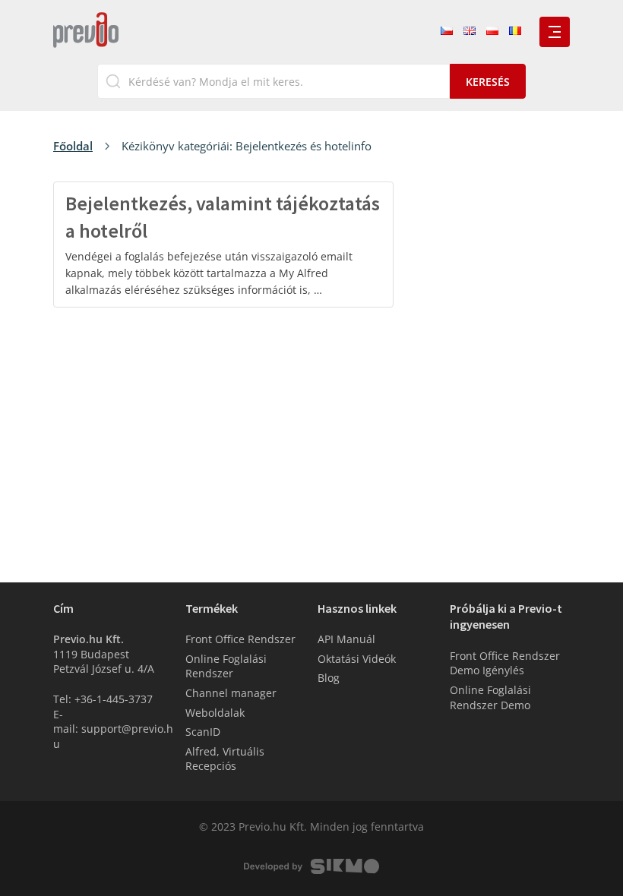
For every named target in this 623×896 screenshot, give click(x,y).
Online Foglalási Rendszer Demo (490, 697)
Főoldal (73, 145)
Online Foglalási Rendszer (226, 666)
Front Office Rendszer (240, 639)
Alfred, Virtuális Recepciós (224, 759)
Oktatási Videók (357, 658)
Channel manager (231, 693)
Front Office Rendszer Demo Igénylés (505, 663)
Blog (329, 677)
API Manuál (346, 639)
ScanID (202, 731)
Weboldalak (215, 712)
